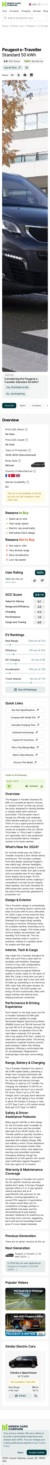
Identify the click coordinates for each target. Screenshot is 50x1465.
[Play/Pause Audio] (9, 786)
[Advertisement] (25, 38)
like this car (33, 61)
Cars (4, 11)
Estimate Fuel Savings (23, 732)
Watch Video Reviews (23, 755)
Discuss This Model (23, 762)
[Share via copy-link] (12, 75)
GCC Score (12, 61)
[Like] (34, 580)
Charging (25, 11)
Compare (14, 11)
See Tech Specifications (23, 710)
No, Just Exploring (15, 393)
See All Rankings (27, 689)
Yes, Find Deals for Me (17, 387)
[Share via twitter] (18, 75)
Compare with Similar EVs (23, 717)
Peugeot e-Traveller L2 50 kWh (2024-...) (28, 1255)
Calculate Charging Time (23, 725)
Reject (20, 1452)
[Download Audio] (41, 786)
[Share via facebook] (25, 75)
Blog (45, 11)
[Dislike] (42, 580)
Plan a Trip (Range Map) (23, 747)
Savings (37, 11)
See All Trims (10, 67)
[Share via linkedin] (31, 75)
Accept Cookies (36, 1452)
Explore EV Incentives (23, 740)
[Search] (5, 18)
